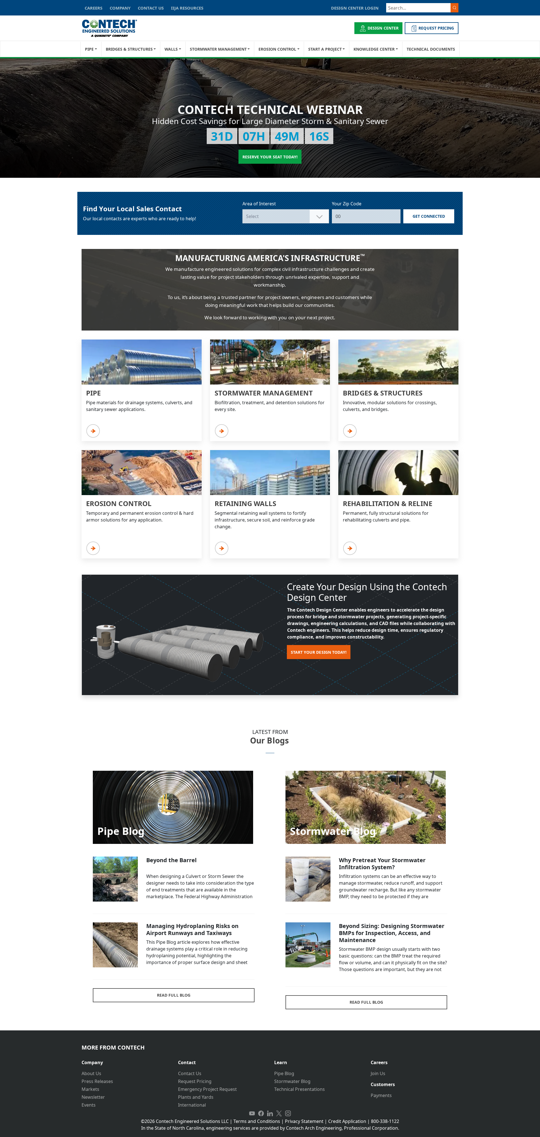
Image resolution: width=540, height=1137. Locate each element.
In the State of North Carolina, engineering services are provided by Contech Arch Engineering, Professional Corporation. (270, 1128)
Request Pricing (195, 1081)
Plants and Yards (195, 1097)
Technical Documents (431, 49)
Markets (90, 1089)
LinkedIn (270, 1113)
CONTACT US (151, 8)
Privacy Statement (304, 1121)
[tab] (126, 1060)
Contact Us (189, 1073)
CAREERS (93, 8)
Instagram (288, 1113)
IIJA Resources (187, 8)
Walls (171, 49)
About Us (91, 1073)
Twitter (279, 1113)
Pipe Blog (284, 1073)
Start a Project (325, 49)
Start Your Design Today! (318, 652)
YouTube (252, 1113)
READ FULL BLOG (173, 995)
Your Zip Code (346, 204)
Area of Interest (259, 204)
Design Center (383, 28)
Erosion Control (277, 49)
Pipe (89, 49)
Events (89, 1105)
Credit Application (347, 1121)
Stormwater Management (218, 49)
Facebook (261, 1113)
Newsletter (93, 1097)
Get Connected (429, 216)
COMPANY (120, 8)
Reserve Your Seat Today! (270, 156)
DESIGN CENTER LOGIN (355, 8)
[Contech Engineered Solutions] (113, 28)
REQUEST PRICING (436, 28)
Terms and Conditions (256, 1121)
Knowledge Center (374, 49)
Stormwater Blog (292, 1081)
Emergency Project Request (207, 1089)
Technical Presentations (299, 1089)
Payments (381, 1095)
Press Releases (97, 1081)
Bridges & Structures (129, 49)
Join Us (378, 1073)
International (192, 1105)
